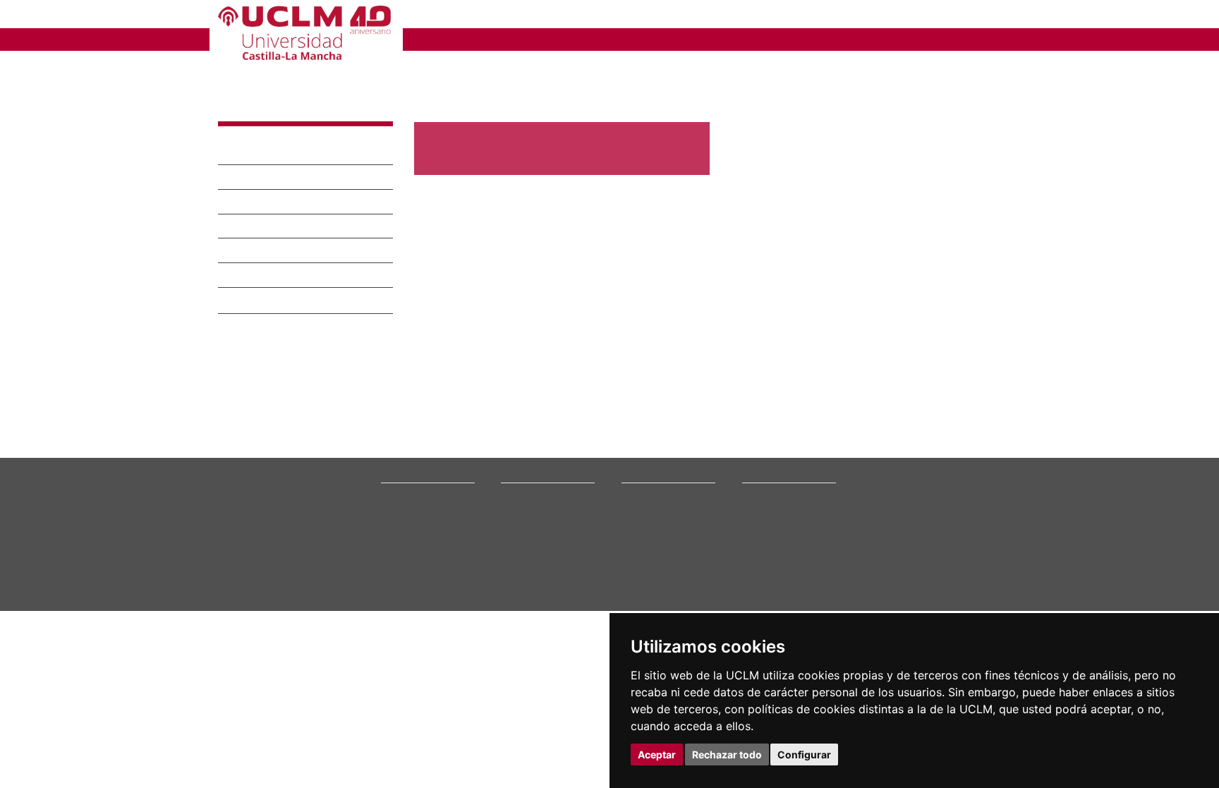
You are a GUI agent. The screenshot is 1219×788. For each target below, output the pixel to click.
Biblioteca (762, 515)
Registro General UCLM (788, 577)
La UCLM (248, 96)
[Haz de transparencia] (894, 518)
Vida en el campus (537, 541)
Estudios (521, 498)
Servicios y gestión (275, 263)
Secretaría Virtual (777, 533)
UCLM (430, 38)
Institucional (255, 140)
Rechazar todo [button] (727, 754)
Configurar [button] (804, 754)
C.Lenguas (641, 559)
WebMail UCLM (771, 595)
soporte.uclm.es (266, 566)
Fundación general (418, 577)
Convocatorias (252, 351)
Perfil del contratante (785, 568)
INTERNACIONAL (796, 38)
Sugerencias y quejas (784, 550)
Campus (242, 165)
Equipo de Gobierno (276, 189)
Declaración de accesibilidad (272, 667)
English (900, 16)
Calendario (522, 559)
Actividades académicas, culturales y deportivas (543, 391)
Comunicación (260, 238)
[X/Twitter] (903, 591)
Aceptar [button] (657, 754)
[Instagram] (866, 591)
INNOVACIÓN (693, 38)
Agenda (240, 314)
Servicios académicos (544, 568)
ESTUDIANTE (584, 15)
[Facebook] (919, 591)
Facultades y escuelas (664, 515)
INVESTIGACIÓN (592, 38)
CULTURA (890, 38)
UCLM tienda (767, 604)
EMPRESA (670, 15)
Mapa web (353, 667)
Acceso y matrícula (538, 524)
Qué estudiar (527, 515)
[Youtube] (966, 591)
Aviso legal (237, 655)
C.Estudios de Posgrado (667, 550)
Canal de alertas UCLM (786, 559)
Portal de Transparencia (429, 559)
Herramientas (971, 16)
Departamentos (652, 524)
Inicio (424, 67)
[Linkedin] (948, 591)
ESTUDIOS (496, 38)
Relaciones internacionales (435, 515)
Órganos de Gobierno (281, 213)
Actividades (246, 332)
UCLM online (526, 533)
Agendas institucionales (488, 454)
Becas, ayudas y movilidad (553, 550)
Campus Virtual (772, 524)
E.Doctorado (646, 541)
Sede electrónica (776, 541)
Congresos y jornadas (485, 407)
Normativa (248, 289)
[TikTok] (885, 591)
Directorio (762, 586)
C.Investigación (651, 533)
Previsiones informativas (491, 438)
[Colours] (957, 518)
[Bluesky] (936, 591)
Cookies (281, 655)
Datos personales (337, 655)
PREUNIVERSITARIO (470, 15)
